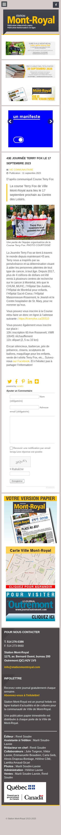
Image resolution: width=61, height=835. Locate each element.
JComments (50, 488)
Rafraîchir (18, 469)
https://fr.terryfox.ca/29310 (34, 318)
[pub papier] (30, 93)
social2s (20, 386)
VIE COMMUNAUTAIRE (21, 169)
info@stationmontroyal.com (22, 667)
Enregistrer (17, 481)
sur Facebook (21, 361)
